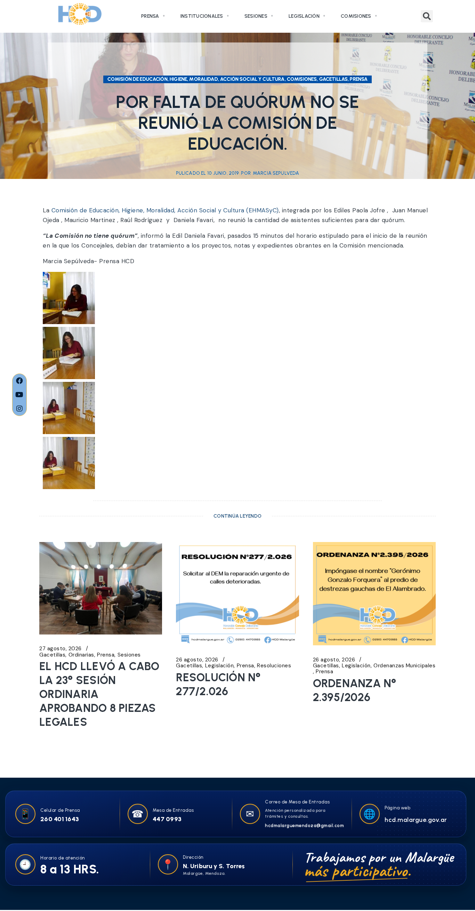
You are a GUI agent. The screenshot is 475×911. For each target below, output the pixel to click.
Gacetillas (52, 655)
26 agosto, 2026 (197, 660)
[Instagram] (19, 409)
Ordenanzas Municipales (404, 666)
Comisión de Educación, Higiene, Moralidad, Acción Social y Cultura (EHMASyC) (165, 210)
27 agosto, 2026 (60, 649)
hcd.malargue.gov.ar (416, 820)
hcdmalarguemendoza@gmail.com (304, 825)
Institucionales (201, 16)
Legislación (304, 16)
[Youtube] (19, 395)
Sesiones (255, 16)
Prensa (150, 16)
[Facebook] (19, 381)
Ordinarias (81, 655)
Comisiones (356, 16)
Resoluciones (274, 666)
